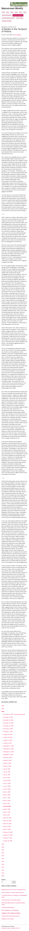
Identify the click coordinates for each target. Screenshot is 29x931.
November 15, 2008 (8, 725)
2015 (3, 861)
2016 (3, 864)
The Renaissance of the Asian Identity (11, 900)
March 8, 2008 (7, 826)
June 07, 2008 (6, 789)
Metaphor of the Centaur (8, 919)
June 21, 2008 (6, 783)
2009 (3, 844)
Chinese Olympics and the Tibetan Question (13, 892)
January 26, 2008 (7, 840)
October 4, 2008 (7, 743)
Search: (4, 879)
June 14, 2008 (6, 786)
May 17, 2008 (6, 797)
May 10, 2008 (6, 800)
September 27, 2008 (8, 746)
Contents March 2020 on (8, 18)
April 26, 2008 (7, 806)
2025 (20, 12)
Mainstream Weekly (12, 8)
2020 (3, 875)
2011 (3, 850)
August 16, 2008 (7, 760)
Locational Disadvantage (8, 907)
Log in (8, 928)
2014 (3, 858)
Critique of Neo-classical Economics (11, 916)
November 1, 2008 (8, 731)
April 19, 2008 (6, 809)
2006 (3, 705)
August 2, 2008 (7, 766)
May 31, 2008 (6, 792)
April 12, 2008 (6, 812)
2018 (3, 870)
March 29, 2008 (7, 817)
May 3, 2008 (6, 803)
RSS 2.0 (18, 928)
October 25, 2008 (7, 734)
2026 (24, 12)
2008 (3, 711)
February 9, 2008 (7, 838)
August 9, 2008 (7, 763)
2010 (3, 847)
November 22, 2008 (8, 723)
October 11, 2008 (7, 740)
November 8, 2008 (8, 728)
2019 (3, 873)
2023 (12, 12)
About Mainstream (6, 15)
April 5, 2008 (6, 815)
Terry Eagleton (17, 34)
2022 (7, 12)
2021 (3, 12)
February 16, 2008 (8, 835)
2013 (3, 855)
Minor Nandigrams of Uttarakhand (10, 910)
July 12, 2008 (6, 774)
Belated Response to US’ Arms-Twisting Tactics (14, 889)
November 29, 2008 (8, 720)
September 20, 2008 (8, 748)
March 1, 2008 (7, 829)
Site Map (4, 928)
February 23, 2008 (8, 832)
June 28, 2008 (6, 780)
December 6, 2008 (8, 717)
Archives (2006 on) (18, 15)
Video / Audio (19, 18)
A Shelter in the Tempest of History (11, 913)
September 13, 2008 (8, 751)
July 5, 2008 (6, 777)
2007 (3, 708)
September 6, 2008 (8, 754)
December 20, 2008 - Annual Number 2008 (14, 714)
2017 (3, 867)
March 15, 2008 (7, 823)
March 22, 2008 (7, 820)
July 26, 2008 (6, 769)
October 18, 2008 (7, 737)
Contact (13, 928)
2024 (16, 12)
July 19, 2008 (6, 771)
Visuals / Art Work (6, 21)
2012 (3, 852)
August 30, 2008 (7, 757)
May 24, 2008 (6, 794)
